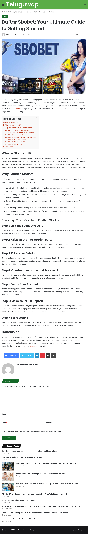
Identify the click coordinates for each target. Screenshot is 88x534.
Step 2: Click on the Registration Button (21, 132)
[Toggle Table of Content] (33, 119)
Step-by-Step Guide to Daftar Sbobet (18, 128)
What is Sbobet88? (11, 122)
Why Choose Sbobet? (13, 125)
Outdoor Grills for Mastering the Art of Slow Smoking (24, 457)
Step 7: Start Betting (15, 144)
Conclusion (9, 147)
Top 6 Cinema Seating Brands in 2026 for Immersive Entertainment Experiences (35, 512)
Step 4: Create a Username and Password (22, 137)
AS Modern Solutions (13, 35)
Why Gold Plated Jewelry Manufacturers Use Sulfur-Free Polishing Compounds (35, 494)
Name (4, 414)
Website (49, 423)
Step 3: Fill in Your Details (16, 135)
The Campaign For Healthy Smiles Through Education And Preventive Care (47, 484)
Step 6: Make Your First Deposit (18, 142)
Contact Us (82, 530)
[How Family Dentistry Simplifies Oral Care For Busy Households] (8, 476)
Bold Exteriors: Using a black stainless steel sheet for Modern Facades (31, 451)
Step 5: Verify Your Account (17, 139)
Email (4, 423)
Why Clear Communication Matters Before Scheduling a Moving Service (46, 463)
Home (5, 12)
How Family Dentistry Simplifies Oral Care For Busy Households (42, 473)
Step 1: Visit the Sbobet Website (18, 130)
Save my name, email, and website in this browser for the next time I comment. (32, 431)
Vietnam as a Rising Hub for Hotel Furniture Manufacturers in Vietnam (31, 519)
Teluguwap (34, 530)
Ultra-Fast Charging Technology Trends (18, 500)
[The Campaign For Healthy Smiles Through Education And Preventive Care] (8, 487)
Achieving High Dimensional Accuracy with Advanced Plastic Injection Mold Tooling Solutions (41, 506)
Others (11, 12)
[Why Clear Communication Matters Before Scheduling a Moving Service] (8, 466)
